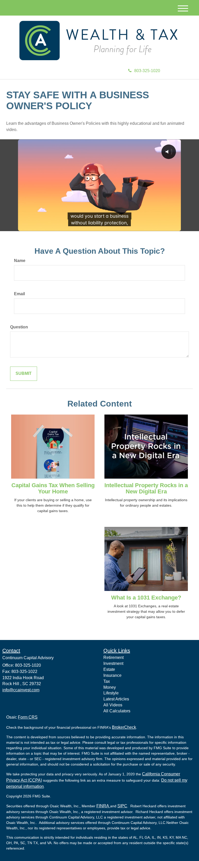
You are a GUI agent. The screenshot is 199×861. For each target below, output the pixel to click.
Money (109, 687)
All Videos (112, 705)
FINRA (103, 806)
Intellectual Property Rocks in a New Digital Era (146, 488)
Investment (113, 663)
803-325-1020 (147, 70)
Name (19, 260)
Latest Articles (116, 699)
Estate (109, 669)
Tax (106, 681)
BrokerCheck (124, 727)
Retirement (113, 657)
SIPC (122, 806)
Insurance (112, 675)
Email (19, 294)
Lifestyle (111, 693)
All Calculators (116, 711)
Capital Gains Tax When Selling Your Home (53, 488)
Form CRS (28, 717)
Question (19, 327)
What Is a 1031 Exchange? (146, 597)
